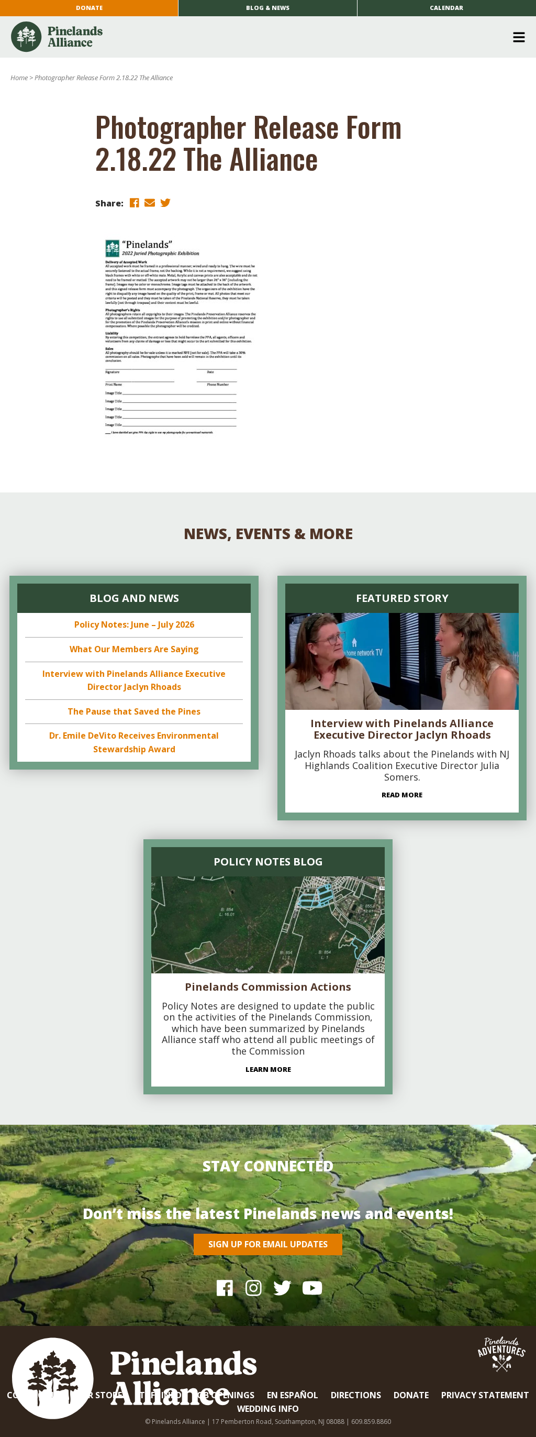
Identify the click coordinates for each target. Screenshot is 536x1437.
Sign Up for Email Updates (268, 1244)
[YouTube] (311, 1288)
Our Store (98, 1395)
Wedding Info (268, 1408)
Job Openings (224, 1395)
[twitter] (165, 202)
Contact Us (34, 1395)
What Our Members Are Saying (134, 649)
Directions (356, 1395)
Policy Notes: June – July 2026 (134, 624)
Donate (89, 8)
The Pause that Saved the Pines (134, 711)
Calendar (446, 8)
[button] (264, 37)
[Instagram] (253, 1288)
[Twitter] (282, 1288)
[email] (149, 202)
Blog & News (267, 8)
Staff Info (158, 1395)
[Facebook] (225, 1288)
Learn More (268, 1069)
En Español (292, 1395)
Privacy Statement (485, 1395)
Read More (402, 794)
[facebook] (134, 202)
